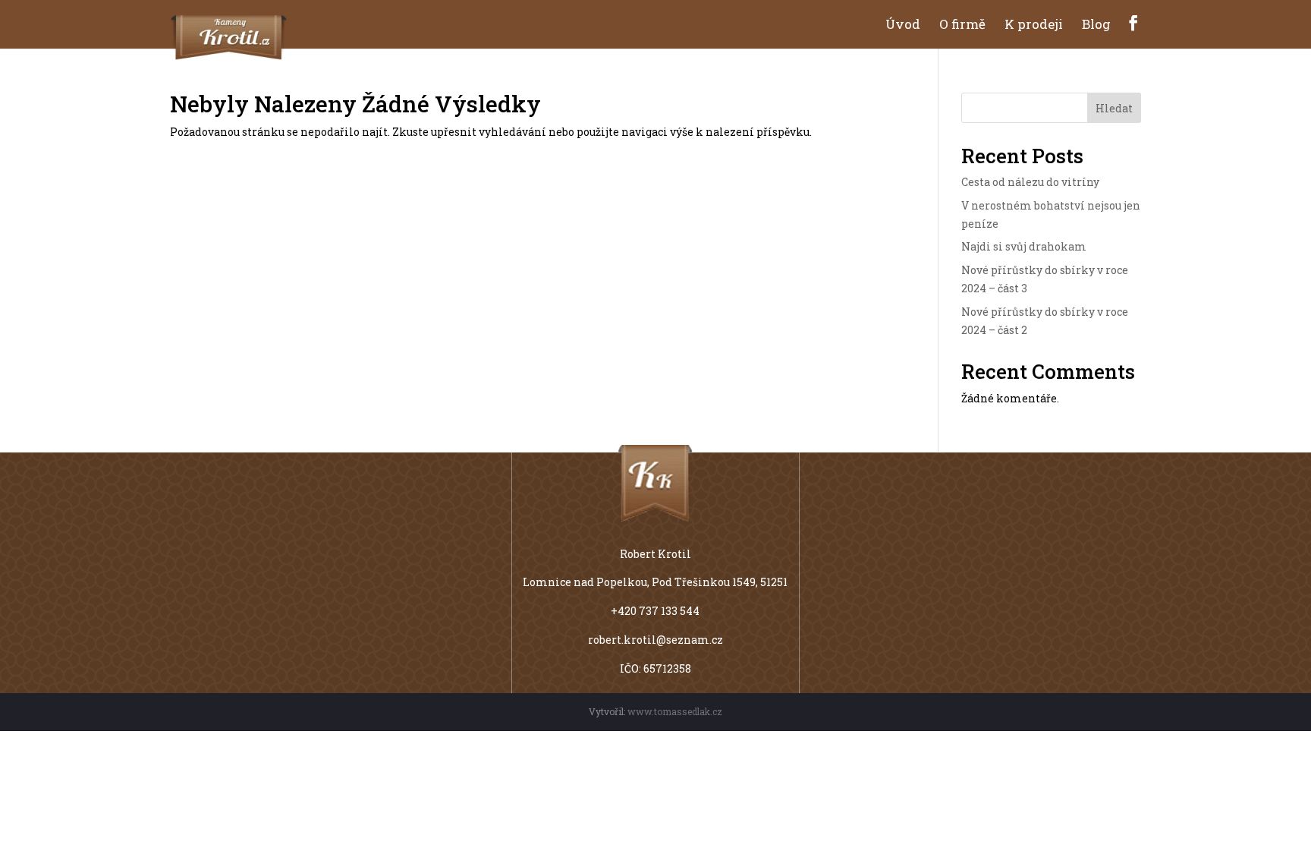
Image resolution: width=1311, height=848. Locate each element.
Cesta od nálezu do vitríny (1030, 182)
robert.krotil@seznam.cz (655, 639)
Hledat (1114, 108)
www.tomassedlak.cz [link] (674, 711)
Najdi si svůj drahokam (1023, 246)
